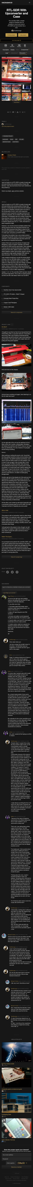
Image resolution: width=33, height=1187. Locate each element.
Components (25, 49)
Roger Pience (11, 596)
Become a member (6, 1151)
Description (6, 50)
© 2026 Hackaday (16, 1183)
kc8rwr (9, 671)
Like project (23, 35)
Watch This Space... (7, 537)
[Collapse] (12, 324)
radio (11, 139)
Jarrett (5, 1065)
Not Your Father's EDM (8, 1064)
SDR (16, 139)
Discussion (23, 53)
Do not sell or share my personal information (16, 1180)
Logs (7, 53)
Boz (5, 1141)
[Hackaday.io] (7, 2)
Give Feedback (25, 1177)
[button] (29, 2)
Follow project (11, 35)
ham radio (5, 139)
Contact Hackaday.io (15, 1177)
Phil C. (10, 655)
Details (12, 50)
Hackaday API (24, 1178)
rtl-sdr (21, 139)
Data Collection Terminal (8, 1140)
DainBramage (17, 30)
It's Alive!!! (4, 327)
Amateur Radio (6, 141)
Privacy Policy (16, 1178)
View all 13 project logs (16, 557)
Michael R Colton (11, 934)
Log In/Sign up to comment (9, 593)
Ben (5, 1116)
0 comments (21, 329)
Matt (5, 1091)
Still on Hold (5, 510)
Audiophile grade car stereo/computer (12, 1089)
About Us (7, 1177)
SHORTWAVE (15, 141)
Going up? (17, 1173)
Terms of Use (8, 1178)
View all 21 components (16, 312)
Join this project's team (8, 126)
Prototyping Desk (6, 1114)
